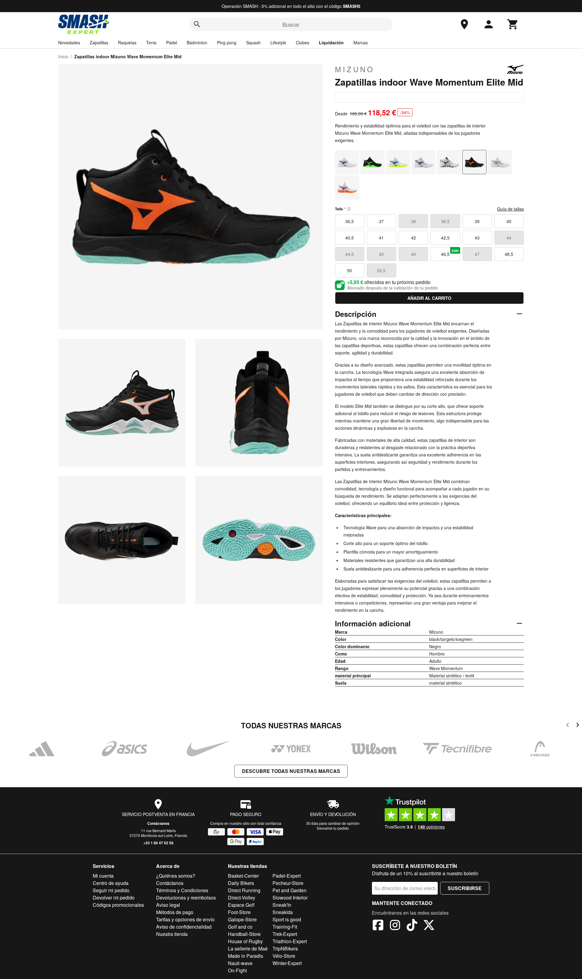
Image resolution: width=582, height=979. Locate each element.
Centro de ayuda (111, 882)
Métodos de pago (174, 912)
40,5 (349, 238)
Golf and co (240, 926)
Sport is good (287, 919)
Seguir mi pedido (111, 890)
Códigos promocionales (118, 904)
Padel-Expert (287, 875)
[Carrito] (513, 24)
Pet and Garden (289, 890)
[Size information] (349, 209)
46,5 (450, 252)
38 (413, 221)
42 (413, 238)
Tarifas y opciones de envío (185, 919)
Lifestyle (278, 42)
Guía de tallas (510, 209)
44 (509, 238)
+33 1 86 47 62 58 (158, 842)
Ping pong (226, 42)
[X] (429, 926)
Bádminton (197, 42)
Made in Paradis (245, 955)
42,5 (445, 238)
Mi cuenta (103, 875)
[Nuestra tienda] (464, 24)
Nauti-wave (240, 963)
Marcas (360, 42)
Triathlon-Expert (290, 941)
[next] (577, 725)
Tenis (151, 42)
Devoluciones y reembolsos (186, 897)
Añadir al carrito (429, 298)
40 (509, 221)
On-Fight (237, 970)
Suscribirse (465, 888)
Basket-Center (243, 875)
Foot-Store (239, 912)
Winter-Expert (287, 963)
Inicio (63, 56)
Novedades (69, 42)
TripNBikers (285, 948)
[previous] (567, 725)
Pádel (171, 42)
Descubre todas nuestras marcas (291, 770)
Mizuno (355, 69)
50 (349, 270)
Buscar (291, 24)
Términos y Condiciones (182, 890)
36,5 (349, 221)
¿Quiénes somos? (175, 875)
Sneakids (283, 912)
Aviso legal (168, 904)
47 (477, 254)
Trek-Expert (285, 933)
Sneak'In (282, 904)
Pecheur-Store (288, 882)
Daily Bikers (241, 882)
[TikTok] (412, 926)
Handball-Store (244, 933)
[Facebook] (378, 926)
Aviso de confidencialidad (184, 926)
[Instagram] (395, 926)
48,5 (509, 254)
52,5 (381, 270)
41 (381, 238)
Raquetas (127, 42)
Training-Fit (285, 926)
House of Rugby (245, 941)
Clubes (302, 42)
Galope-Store (242, 919)
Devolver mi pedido (114, 897)
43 (477, 238)
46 (413, 254)
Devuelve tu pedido (333, 828)
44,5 (349, 254)
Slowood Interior (290, 897)
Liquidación (331, 42)
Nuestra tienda (172, 933)
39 (477, 221)
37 (381, 221)
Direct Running (244, 890)
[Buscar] (197, 24)
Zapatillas (99, 42)
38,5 (445, 221)
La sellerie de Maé (248, 948)
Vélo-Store (284, 955)
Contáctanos (158, 823)
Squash (253, 42)
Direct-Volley (241, 897)
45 (381, 254)
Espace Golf (241, 904)
